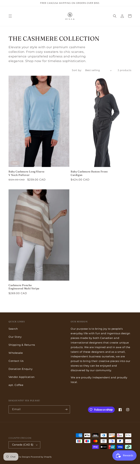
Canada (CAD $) (22, 444)
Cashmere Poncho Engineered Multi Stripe (24, 287)
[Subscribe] (66, 409)
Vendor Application (22, 377)
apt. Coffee (16, 385)
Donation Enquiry (21, 369)
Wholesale (16, 352)
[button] (10, 16)
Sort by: (77, 70)
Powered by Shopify (41, 457)
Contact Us (16, 360)
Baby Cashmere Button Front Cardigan (89, 173)
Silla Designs (23, 457)
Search (13, 328)
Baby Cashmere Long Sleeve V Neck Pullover (27, 173)
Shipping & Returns (22, 344)
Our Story (15, 336)
